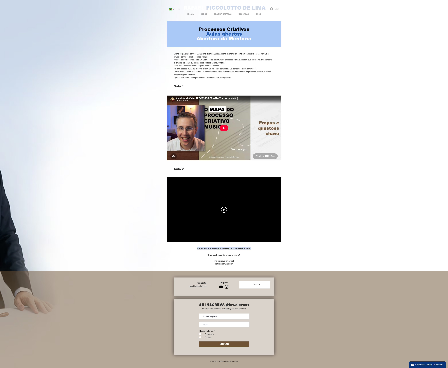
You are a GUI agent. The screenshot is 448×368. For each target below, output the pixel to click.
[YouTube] (221, 287)
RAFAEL (194, 8)
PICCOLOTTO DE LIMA (236, 8)
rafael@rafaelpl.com (224, 264)
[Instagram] (226, 287)
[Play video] (224, 210)
